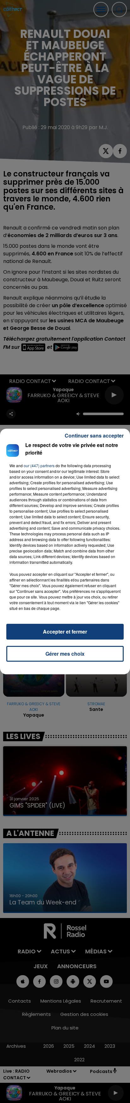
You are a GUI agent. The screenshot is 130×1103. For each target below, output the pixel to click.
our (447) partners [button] (39, 465)
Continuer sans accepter (94, 435)
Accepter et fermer (65, 631)
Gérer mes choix (65, 653)
